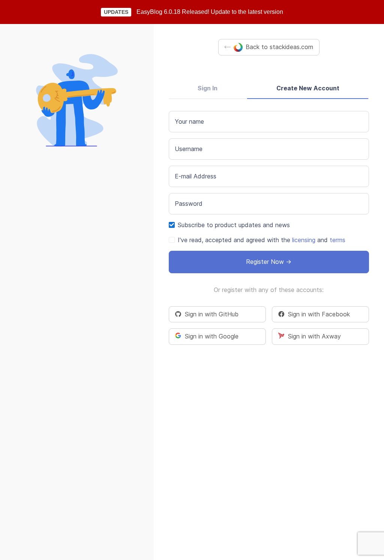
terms (337, 240)
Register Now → (268, 261)
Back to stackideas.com (279, 47)
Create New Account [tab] (307, 88)
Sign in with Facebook (317, 314)
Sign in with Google (209, 336)
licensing (303, 240)
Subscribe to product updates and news (234, 225)
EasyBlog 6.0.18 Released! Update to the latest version (209, 12)
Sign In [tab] (208, 88)
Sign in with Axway (312, 336)
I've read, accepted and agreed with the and (261, 240)
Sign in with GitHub (209, 314)
